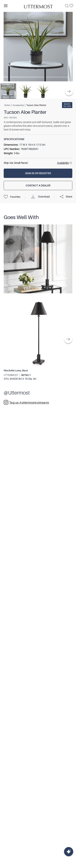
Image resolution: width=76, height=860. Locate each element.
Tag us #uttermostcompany (29, 402)
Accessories (18, 105)
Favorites (15, 196)
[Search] (67, 6)
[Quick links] (68, 851)
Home (7, 105)
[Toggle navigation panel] (5, 6)
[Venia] (38, 5)
